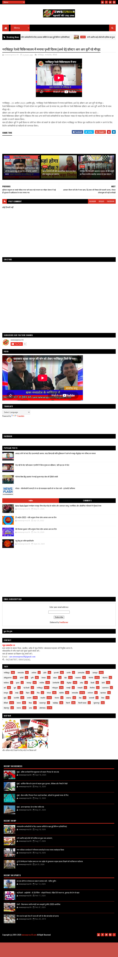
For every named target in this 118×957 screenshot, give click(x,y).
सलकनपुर (42, 703)
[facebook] (106, 2)
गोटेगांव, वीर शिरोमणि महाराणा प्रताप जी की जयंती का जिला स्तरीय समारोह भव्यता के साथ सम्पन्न (97, 172)
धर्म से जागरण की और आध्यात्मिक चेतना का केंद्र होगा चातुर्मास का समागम (59, 172)
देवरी (103, 682)
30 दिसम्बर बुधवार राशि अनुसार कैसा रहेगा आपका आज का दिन (36, 529)
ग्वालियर (6, 682)
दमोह (81, 682)
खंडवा (55, 677)
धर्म (5, 687)
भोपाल (49, 692)
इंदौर (44, 672)
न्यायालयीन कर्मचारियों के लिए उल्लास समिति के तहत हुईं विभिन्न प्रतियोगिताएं (42, 826)
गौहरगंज (104, 677)
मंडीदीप (61, 692)
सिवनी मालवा (82, 703)
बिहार (27, 692)
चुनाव (17, 682)
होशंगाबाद (42, 708)
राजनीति (16, 697)
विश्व (102, 697)
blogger (92, 201)
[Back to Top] (114, 934)
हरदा (30, 708)
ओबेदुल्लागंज (7, 677)
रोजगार (57, 697)
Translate (20, 415)
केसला (44, 677)
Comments (87, 500)
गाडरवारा (78, 677)
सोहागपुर (6, 708)
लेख (80, 697)
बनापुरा (6, 692)
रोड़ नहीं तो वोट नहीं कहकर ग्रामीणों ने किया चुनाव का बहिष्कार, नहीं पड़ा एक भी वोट (42, 464)
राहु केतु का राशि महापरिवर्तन (24, 540)
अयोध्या (34, 672)
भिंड (38, 692)
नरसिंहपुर (41, 54)
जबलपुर (28, 682)
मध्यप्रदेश (48, 54)
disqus (101, 201)
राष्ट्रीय (42, 697)
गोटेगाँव (65, 37)
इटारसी (56, 672)
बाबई (16, 692)
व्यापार (19, 703)
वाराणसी (91, 697)
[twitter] (110, 2)
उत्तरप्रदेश (81, 672)
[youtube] (102, 2)
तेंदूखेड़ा (69, 682)
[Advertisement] (59, 144)
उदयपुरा (95, 672)
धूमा (15, 687)
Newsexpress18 (84, 939)
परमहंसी (80, 687)
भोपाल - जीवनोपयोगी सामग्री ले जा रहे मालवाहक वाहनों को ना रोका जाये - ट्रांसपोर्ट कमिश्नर (45, 488)
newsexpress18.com (29, 934)
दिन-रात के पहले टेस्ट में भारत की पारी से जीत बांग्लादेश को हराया (38, 915)
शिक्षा (30, 703)
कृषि (32, 677)
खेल (65, 677)
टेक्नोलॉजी (56, 682)
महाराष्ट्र (103, 692)
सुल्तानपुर (96, 703)
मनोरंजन (90, 692)
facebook (110, 201)
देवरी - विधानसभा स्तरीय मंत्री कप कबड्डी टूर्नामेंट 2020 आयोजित (38, 904)
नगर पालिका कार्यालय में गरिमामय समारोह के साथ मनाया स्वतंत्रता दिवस (40, 849)
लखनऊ (68, 697)
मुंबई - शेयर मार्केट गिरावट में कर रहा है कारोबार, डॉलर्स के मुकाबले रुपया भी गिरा (42, 795)
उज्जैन (69, 672)
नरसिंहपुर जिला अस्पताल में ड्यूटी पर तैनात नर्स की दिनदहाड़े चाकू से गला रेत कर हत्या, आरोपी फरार (21, 170)
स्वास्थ (19, 708)
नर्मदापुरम (55, 687)
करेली (21, 677)
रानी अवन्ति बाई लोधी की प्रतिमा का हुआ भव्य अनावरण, (88, 36)
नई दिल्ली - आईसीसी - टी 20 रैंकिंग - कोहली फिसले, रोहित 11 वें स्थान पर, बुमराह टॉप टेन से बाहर (48, 892)
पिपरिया (92, 687)
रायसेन (29, 697)
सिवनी (68, 703)
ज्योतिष (31, 500)
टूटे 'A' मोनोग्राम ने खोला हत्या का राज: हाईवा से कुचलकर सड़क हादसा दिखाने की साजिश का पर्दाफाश (50, 861)
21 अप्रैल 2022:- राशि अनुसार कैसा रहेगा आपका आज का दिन (35, 517)
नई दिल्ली (26, 687)
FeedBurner (63, 622)
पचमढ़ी (68, 687)
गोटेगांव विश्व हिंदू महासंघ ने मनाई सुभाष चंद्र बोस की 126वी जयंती (36, 476)
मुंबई (5, 697)
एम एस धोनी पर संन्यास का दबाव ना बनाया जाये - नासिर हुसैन (36, 880)
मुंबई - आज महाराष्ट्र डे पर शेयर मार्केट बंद (30, 806)
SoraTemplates (62, 939)
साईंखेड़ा (55, 703)
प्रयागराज (105, 687)
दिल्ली (92, 682)
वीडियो (55, 54)
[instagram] (114, 2)
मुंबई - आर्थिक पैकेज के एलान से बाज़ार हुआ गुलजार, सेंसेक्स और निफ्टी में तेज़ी (42, 783)
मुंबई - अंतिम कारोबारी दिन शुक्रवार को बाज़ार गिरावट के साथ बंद (38, 771)
